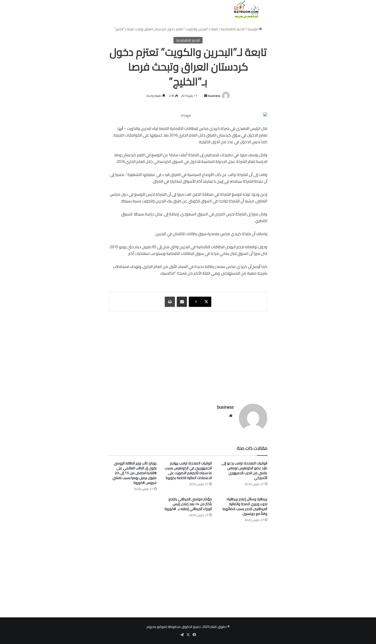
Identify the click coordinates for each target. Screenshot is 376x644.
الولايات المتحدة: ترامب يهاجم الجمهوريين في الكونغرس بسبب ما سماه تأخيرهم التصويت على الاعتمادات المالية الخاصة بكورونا (188, 470)
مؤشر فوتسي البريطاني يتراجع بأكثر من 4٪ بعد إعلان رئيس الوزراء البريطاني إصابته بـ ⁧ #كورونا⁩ (188, 504)
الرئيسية (253, 29)
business (214, 96)
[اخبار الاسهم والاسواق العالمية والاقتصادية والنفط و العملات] (243, 9)
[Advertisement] (188, 355)
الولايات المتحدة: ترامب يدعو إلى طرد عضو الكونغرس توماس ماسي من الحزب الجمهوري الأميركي (244, 470)
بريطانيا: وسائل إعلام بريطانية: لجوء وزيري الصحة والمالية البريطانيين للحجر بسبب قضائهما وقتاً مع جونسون (245, 506)
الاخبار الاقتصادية (233, 29)
